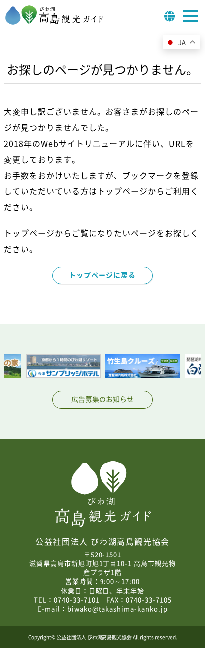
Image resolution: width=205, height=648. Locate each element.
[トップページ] (54, 22)
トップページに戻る (102, 274)
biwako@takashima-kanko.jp (117, 608)
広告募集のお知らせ (102, 399)
